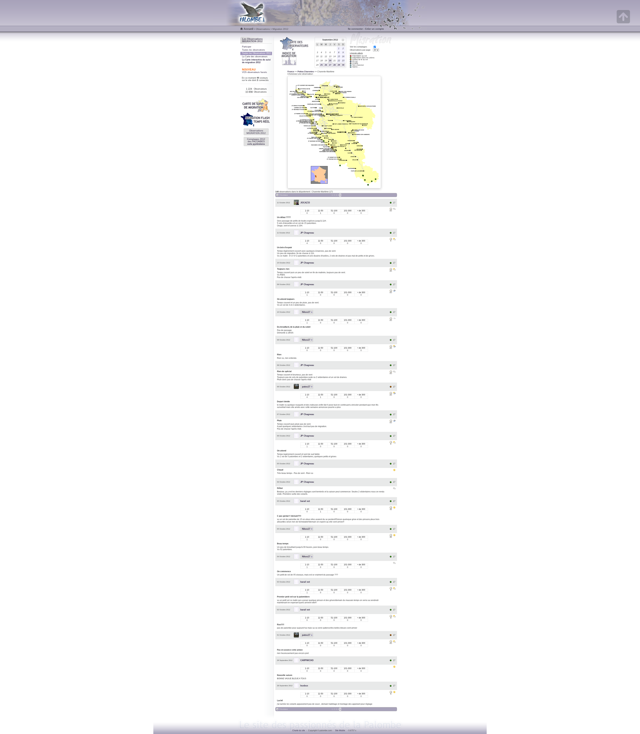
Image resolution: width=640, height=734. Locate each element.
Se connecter (355, 28)
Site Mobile (340, 730)
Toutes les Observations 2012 (256, 53)
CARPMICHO (307, 660)
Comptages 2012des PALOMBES (256, 141)
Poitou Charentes (306, 71)
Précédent (283, 195)
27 (330, 65)
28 (334, 65)
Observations (263, 29)
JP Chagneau (307, 233)
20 (330, 60)
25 (321, 65)
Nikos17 (306, 312)
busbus (304, 685)
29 (339, 65)
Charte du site (298, 730)
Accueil (248, 28)
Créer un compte (374, 28)
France (291, 71)
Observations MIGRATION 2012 (256, 131)
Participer (246, 46)
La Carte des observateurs (255, 56)
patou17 (306, 386)
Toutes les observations (253, 50)
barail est (305, 501)
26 (326, 65)
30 (343, 65)
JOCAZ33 (305, 202)
